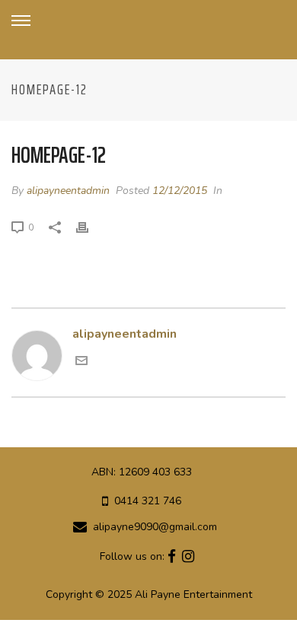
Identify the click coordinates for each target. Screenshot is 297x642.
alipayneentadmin (68, 190)
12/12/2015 (179, 190)
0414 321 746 (147, 501)
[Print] (90, 227)
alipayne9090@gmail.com (155, 527)
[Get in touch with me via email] (81, 362)
